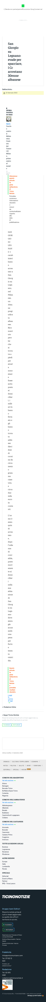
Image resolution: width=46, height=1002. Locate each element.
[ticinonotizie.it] (23, 896)
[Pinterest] (26, 743)
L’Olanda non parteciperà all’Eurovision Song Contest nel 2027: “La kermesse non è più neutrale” (23, 10)
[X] (20, 743)
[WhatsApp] (31, 743)
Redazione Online (10, 707)
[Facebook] (15, 743)
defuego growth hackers (34, 995)
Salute (8, 124)
